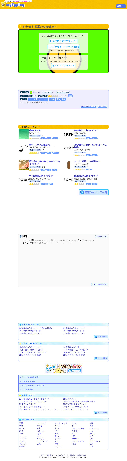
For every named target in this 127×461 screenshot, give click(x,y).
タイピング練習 (78, 428)
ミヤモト (44, 99)
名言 (91, 447)
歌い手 (57, 439)
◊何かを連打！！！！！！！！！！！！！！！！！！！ (40, 409)
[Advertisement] (63, 16)
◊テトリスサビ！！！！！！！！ (75, 409)
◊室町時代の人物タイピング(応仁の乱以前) (35, 328)
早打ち (39, 426)
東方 (91, 436)
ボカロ (75, 423)
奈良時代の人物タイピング (86, 130)
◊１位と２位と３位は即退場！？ (31, 407)
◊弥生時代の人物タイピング (30, 347)
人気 (39, 444)
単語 (56, 441)
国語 (56, 434)
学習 (91, 439)
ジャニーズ (94, 428)
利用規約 (72, 455)
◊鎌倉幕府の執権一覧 (71, 347)
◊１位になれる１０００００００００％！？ (36, 399)
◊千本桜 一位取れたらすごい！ (75, 407)
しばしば (58, 447)
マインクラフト (78, 441)
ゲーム (22, 428)
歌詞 (21, 423)
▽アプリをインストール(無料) (63, 46)
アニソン (22, 436)
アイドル (22, 439)
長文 (39, 428)
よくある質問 (27, 389)
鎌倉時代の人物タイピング (86, 176)
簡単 (91, 423)
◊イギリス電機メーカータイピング (32, 352)
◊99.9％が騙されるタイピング (74, 404)
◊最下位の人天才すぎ (27, 404)
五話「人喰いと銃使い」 (40, 145)
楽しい (57, 428)
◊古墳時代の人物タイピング (74, 333)
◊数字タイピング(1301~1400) (74, 355)
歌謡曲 (22, 447)
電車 (21, 434)
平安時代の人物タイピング (41, 176)
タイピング (41, 423)
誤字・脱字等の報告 (88, 106)
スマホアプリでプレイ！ (65, 41)
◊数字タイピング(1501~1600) (74, 352)
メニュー (121, 6)
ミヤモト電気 (34, 99)
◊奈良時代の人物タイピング (74, 331)
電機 (63, 99)
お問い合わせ (81, 455)
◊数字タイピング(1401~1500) (30, 355)
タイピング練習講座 (30, 377)
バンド (22, 441)
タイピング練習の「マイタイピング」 (53, 455)
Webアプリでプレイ (65, 65)
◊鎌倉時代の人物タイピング (74, 328)
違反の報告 (102, 106)
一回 (91, 431)
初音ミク (75, 431)
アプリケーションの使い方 (33, 385)
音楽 (21, 426)
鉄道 (91, 426)
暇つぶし (40, 439)
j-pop (39, 434)
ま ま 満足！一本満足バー (87, 161)
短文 (70, 96)
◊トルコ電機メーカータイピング (75, 350)
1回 (73, 436)
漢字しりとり (35, 130)
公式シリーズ (42, 441)
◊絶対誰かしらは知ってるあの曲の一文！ (79, 401)
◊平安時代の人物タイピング (30, 331)
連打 (56, 431)
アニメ (57, 426)
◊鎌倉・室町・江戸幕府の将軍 (31, 350)
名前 (56, 444)
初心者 (92, 434)
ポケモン (75, 439)
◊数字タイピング (69, 399)
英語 (74, 444)
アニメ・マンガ (61, 423)
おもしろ (40, 431)
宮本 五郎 (36, 92)
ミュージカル (95, 441)
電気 (58, 99)
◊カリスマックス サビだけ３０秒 (32, 401)
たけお (52, 99)
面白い (57, 436)
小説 (39, 436)
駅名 (21, 431)
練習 (91, 444)
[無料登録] (63, 368)
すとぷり (22, 444)
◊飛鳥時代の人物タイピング (30, 333)
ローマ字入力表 (28, 381)
